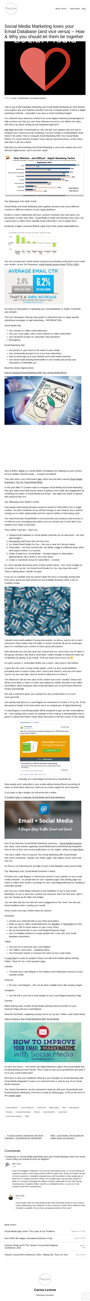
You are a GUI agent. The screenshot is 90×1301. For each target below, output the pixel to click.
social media (62, 1112)
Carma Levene (45, 1290)
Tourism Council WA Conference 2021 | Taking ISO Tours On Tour (36, 1254)
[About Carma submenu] (67, 8)
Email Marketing (23, 98)
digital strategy (54, 1107)
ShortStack (68, 924)
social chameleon (49, 1112)
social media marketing (14, 1116)
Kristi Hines (78, 849)
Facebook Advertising (23, 1112)
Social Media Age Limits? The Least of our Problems (29, 1231)
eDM (63, 1107)
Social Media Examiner (71, 843)
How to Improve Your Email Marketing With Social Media (31, 1019)
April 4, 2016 (16, 1163)
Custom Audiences (27, 1107)
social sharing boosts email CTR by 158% (59, 264)
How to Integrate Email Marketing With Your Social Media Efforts (35, 373)
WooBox (56, 924)
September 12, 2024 (78, 1231)
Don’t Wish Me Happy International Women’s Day (28, 1238)
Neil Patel (9, 130)
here (61, 1092)
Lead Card (11, 958)
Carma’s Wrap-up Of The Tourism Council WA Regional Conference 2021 (31, 1246)
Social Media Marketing (38, 98)
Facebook (9, 1112)
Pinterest (37, 1112)
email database (74, 1107)
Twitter (27, 1116)
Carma (14, 98)
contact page (14, 1095)
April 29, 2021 (81, 1255)
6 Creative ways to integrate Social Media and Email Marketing (34, 797)
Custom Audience (12, 1107)
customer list (41, 1107)
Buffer (22, 471)
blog (40, 479)
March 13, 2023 (80, 1238)
